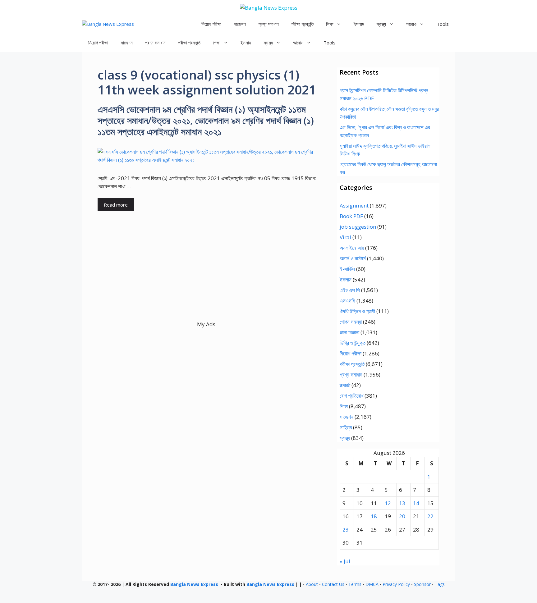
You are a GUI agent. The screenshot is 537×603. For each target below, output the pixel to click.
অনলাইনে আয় (352, 247)
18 (374, 516)
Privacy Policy (396, 584)
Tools (443, 24)
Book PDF (351, 216)
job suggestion (358, 226)
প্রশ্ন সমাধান (268, 24)
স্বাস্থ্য (345, 437)
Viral (345, 237)
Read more (116, 205)
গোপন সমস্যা (351, 321)
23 (345, 529)
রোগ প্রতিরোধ (351, 395)
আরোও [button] (411, 24)
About (312, 584)
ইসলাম (359, 24)
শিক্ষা (344, 406)
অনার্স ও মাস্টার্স (353, 258)
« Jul (345, 561)
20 (402, 516)
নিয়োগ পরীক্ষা (211, 24)
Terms (354, 584)
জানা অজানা (349, 332)
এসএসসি (347, 300)
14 (416, 503)
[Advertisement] (206, 276)
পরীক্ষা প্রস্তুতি (302, 24)
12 (388, 503)
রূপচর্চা (345, 385)
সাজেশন (240, 24)
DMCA (372, 584)
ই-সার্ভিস (347, 268)
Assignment (354, 205)
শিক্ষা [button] (329, 24)
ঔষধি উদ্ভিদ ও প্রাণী (357, 311)
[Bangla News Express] (108, 24)
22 (430, 516)
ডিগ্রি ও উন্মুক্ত (352, 342)
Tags (440, 584)
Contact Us (333, 584)
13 (402, 503)
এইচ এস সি (350, 290)
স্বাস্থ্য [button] (381, 24)
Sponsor (422, 584)
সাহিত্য (346, 427)
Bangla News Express (194, 584)
